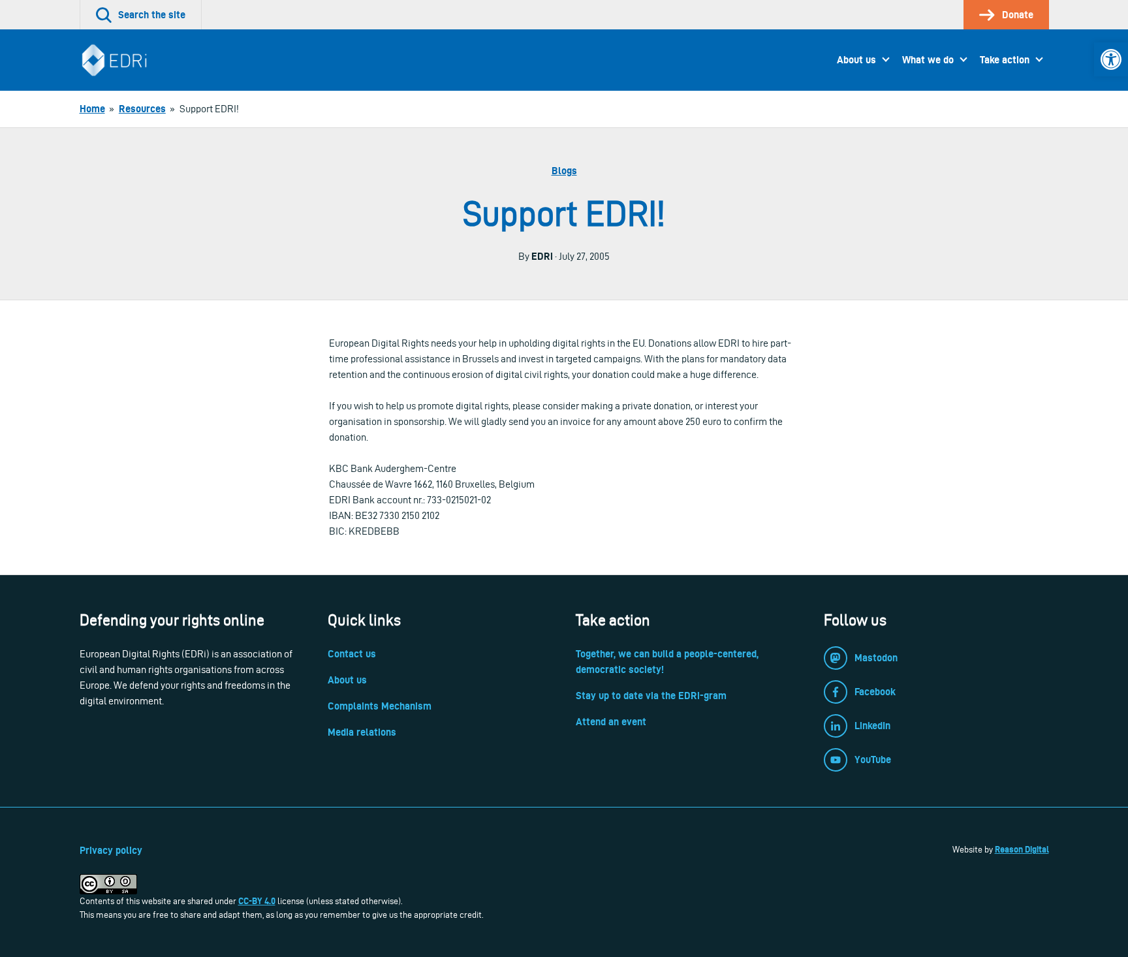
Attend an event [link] (611, 721)
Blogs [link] (564, 170)
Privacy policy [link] (111, 850)
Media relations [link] (362, 732)
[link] (1111, 59)
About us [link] (856, 59)
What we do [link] (928, 59)
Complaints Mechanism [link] (379, 706)
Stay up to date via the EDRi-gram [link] (651, 695)
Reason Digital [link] (1022, 849)
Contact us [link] (352, 653)
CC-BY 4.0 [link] (256, 901)
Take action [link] (1004, 59)
